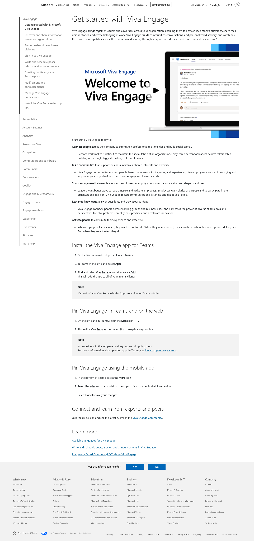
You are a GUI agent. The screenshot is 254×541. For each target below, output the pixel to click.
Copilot (26, 185)
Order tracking (59, 506)
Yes (135, 466)
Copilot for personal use (23, 512)
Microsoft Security (134, 490)
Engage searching (33, 210)
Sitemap (109, 534)
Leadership (29, 218)
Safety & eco (183, 534)
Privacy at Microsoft (213, 501)
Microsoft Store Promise (63, 517)
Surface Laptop (19, 490)
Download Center (60, 490)
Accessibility (29, 119)
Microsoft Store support (63, 495)
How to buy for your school (102, 506)
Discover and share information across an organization (43, 37)
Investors (209, 506)
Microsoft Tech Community (178, 506)
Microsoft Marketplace (176, 512)
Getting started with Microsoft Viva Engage (42, 26)
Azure (169, 484)
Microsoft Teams (134, 512)
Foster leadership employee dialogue (41, 47)
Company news (211, 495)
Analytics (27, 135)
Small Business (133, 523)
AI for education (97, 523)
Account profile (59, 484)
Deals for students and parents (104, 517)
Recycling (197, 534)
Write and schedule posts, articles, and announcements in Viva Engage (114, 447)
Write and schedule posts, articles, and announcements (42, 64)
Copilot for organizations (23, 506)
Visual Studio (172, 523)
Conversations (31, 177)
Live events (29, 227)
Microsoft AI (132, 484)
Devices (103, 4)
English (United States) (27, 533)
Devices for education (100, 490)
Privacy (140, 534)
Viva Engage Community (147, 417)
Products (88, 4)
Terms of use (153, 534)
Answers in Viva (31, 144)
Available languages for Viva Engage (93, 440)
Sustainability (211, 523)
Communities (30, 169)
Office (76, 4)
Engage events (31, 202)
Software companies (175, 517)
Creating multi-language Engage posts (39, 74)
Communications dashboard (39, 160)
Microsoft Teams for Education (104, 495)
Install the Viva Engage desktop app (43, 105)
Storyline (27, 235)
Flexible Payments (60, 523)
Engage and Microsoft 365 (38, 193)
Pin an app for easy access (160, 350)
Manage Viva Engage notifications (37, 95)
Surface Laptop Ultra (21, 495)
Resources (139, 4)
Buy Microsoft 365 (161, 4)
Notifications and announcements (35, 84)
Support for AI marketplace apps (180, 501)
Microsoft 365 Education (101, 501)
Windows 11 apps (20, 523)
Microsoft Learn (173, 495)
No (157, 466)
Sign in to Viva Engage (38, 55)
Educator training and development (106, 512)
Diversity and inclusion (214, 512)
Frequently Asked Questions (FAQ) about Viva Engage (104, 454)
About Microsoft (212, 490)
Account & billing (121, 4)
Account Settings (32, 127)
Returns (56, 501)
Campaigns (29, 152)
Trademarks (168, 534)
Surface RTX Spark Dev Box (24, 501)
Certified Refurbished (62, 512)
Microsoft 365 (62, 4)
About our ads (212, 534)
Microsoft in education (100, 484)
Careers (208, 484)
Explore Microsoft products (24, 517)
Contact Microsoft (125, 534)
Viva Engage (29, 19)
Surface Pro (17, 484)
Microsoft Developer (175, 490)
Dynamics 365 (133, 495)
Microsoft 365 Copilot (136, 517)
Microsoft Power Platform (137, 506)
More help (28, 243)
